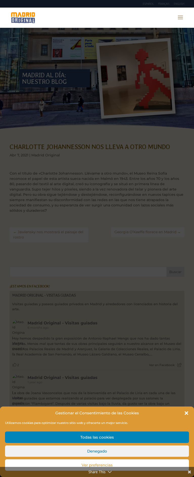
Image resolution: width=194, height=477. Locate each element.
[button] (186, 413)
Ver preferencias (97, 465)
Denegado (97, 451)
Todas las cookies (97, 437)
